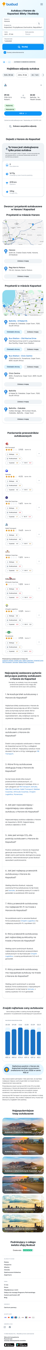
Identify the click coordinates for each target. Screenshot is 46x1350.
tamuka (8, 474)
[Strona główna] (4, 62)
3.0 (30, 489)
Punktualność (13, 458)
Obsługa (11, 454)
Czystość (12, 462)
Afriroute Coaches (11, 582)
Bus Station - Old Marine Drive (22, 338)
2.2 (30, 543)
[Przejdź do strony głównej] (10, 4)
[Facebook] (10, 1327)
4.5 (17, 481)
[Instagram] (5, 1327)
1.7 (17, 516)
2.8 (17, 462)
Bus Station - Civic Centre (20, 356)
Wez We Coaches (11, 501)
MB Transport (10, 447)
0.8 (20, 512)
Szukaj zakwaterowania (15, 52)
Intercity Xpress (7, 660)
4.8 (20, 539)
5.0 (17, 616)
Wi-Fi (25, 462)
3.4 (17, 454)
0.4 (30, 516)
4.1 (16, 535)
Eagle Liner (18, 660)
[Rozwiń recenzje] (39, 453)
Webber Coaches (11, 555)
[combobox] (23, 20)
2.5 (30, 570)
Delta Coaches (27, 660)
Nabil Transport (10, 528)
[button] (39, 23)
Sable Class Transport (26, 662)
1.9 (16, 508)
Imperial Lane (38, 660)
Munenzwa (9, 636)
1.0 (17, 562)
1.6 (19, 458)
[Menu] (42, 4)
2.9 (17, 651)
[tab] (8, 75)
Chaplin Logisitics (11, 609)
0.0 (30, 462)
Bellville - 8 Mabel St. (18, 321)
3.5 (20, 485)
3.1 (16, 642)
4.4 (17, 543)
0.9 (20, 566)
